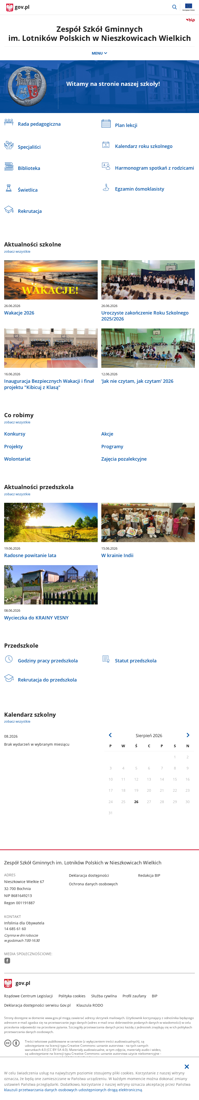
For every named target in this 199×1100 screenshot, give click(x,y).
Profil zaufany (134, 995)
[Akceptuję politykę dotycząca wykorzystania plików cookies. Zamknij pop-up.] (186, 1067)
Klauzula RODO (89, 1005)
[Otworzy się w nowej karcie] (7, 960)
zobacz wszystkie (17, 251)
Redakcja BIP (149, 875)
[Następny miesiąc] (188, 735)
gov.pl (22, 983)
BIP (154, 995)
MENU (97, 53)
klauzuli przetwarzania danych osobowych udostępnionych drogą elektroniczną (73, 1089)
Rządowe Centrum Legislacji (28, 995)
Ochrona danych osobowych (93, 883)
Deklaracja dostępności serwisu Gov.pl (37, 1005)
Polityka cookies (72, 995)
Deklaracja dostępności (89, 875)
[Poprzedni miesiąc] (110, 735)
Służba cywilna (104, 995)
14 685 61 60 (15, 928)
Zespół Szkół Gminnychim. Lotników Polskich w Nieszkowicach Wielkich (99, 33)
